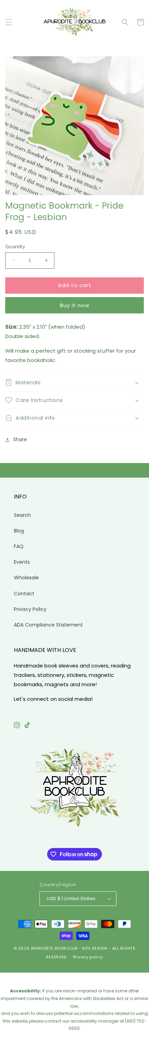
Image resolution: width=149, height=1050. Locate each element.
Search (22, 515)
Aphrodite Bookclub (54, 948)
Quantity (15, 246)
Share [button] (20, 439)
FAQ (19, 546)
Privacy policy (88, 957)
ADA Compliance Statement (48, 624)
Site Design (94, 948)
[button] (8, 22)
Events (22, 561)
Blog (19, 530)
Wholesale (26, 577)
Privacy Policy (30, 609)
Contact (24, 593)
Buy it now (74, 305)
